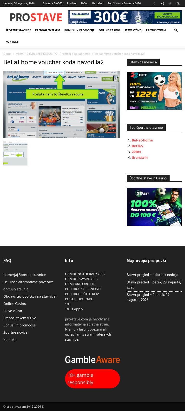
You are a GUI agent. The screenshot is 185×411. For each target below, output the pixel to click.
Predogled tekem (47, 30)
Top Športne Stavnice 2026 (124, 3)
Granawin (140, 157)
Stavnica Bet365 (52, 3)
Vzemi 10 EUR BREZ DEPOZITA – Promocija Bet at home (53, 54)
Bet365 (137, 146)
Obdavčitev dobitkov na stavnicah (30, 296)
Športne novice (15, 332)
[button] (176, 30)
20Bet (84, 3)
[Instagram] (162, 3)
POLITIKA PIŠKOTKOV (82, 294)
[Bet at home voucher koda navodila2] (61, 137)
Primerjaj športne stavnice (24, 274)
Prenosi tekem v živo (19, 318)
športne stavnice (18, 30)
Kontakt (12, 41)
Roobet (71, 3)
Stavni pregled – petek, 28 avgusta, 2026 (154, 284)
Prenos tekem (156, 30)
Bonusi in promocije (79, 30)
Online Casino (109, 30)
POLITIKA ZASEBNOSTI (83, 289)
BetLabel (97, 3)
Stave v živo (133, 30)
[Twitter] (178, 3)
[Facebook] (154, 3)
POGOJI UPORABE (79, 299)
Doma (7, 54)
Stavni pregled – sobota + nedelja (152, 275)
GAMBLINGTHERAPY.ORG (85, 273)
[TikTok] (170, 3)
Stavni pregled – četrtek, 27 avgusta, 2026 (148, 297)
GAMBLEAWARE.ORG (82, 278)
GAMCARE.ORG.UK (80, 284)
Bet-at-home (142, 140)
